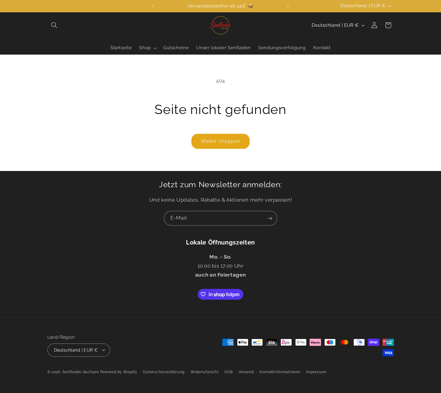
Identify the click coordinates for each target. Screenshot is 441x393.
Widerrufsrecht (204, 372)
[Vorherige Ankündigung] (153, 6)
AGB (228, 372)
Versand (246, 372)
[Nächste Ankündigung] (288, 6)
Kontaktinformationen (280, 372)
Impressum (316, 372)
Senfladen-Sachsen (80, 372)
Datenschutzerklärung (163, 372)
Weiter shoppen (220, 141)
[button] (54, 25)
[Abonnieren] (270, 218)
